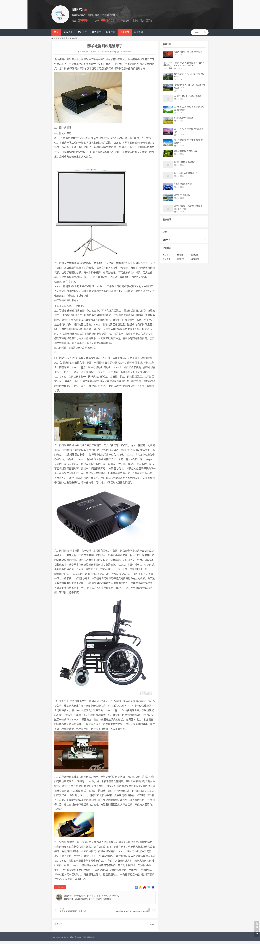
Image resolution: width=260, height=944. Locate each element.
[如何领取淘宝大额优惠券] (168, 124)
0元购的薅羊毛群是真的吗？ (185, 162)
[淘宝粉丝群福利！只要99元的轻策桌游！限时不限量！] (168, 212)
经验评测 (166, 259)
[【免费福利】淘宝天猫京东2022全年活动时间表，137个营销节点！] (168, 68)
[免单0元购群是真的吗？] (168, 190)
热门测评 (181, 255)
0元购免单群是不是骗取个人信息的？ (188, 96)
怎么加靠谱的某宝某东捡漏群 (185, 151)
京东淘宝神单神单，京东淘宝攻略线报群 (133, 911)
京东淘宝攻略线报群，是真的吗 (73, 911)
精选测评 (195, 255)
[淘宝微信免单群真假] (168, 201)
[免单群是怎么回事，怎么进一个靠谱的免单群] (168, 79)
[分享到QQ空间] (140, 887)
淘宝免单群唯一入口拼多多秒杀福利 (188, 52)
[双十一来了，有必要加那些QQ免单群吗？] (168, 135)
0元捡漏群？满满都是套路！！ (186, 173)
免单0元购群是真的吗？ (183, 184)
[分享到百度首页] (153, 887)
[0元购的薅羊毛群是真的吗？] (168, 168)
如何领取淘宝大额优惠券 (184, 118)
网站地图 (90, 937)
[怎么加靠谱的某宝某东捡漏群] (168, 157)
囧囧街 (100, 896)
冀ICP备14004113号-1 (78, 937)
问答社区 (195, 259)
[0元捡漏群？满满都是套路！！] (168, 179)
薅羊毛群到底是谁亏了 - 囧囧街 (88, 899)
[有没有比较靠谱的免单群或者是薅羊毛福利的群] (168, 146)
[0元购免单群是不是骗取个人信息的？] (168, 101)
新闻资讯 (166, 255)
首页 (56, 38)
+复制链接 (106, 899)
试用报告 (63, 38)
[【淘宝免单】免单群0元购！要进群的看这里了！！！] (168, 90)
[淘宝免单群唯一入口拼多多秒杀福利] (168, 57)
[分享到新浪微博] (144, 887)
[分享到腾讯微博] (149, 887)
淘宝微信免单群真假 (182, 195)
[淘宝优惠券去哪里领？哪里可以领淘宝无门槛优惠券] (168, 112)
